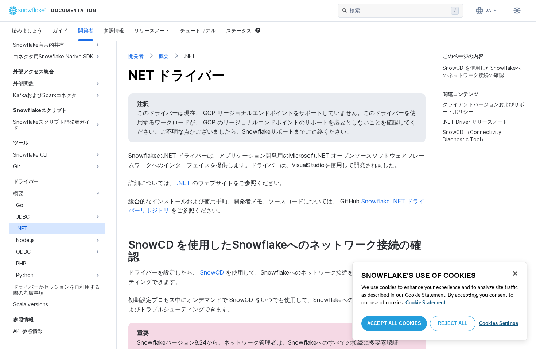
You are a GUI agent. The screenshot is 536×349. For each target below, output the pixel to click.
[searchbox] (399, 10)
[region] (439, 301)
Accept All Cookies (394, 323)
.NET (183, 183)
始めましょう (27, 30)
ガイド (60, 30)
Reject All (452, 323)
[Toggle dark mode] (517, 10)
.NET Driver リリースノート (475, 122)
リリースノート (152, 30)
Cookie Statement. (426, 303)
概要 (164, 56)
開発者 (85, 30)
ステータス (239, 30)
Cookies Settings (498, 323)
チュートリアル (198, 30)
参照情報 (114, 30)
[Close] (515, 273)
